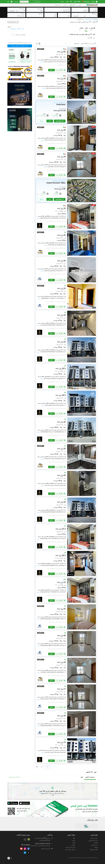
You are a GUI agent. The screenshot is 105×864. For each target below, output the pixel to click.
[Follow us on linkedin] (24, 854)
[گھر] (97, 1)
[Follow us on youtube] (21, 850)
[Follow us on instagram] (24, 850)
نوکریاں (96, 843)
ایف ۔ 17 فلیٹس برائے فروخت (17, 29)
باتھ (55, 14)
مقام (69, 8)
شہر (87, 8)
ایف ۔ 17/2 (91, 38)
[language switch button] (16, 2)
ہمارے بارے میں (94, 838)
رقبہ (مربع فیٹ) (22, 8)
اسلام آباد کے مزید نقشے (14, 777)
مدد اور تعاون (94, 845)
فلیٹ (86, 29)
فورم (74, 843)
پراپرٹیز (93, 2)
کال (51, 70)
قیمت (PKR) (94, 14)
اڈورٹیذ (96, 847)
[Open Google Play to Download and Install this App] (12, 805)
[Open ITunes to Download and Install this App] (24, 805)
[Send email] (64, 70)
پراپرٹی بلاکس (86, 2)
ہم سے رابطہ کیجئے (93, 840)
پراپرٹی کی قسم (40, 8)
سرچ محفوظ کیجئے (12, 22)
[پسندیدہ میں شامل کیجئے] (68, 97)
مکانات (81, 29)
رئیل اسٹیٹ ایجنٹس (70, 847)
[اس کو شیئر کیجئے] (70, 70)
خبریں (73, 840)
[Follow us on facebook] (28, 850)
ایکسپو (73, 845)
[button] (93, 10)
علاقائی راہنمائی (77, 2)
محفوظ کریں (59, 121)
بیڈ (69, 14)
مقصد (96, 8)
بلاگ (71, 2)
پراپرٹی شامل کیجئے (70, 849)
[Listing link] (66, 59)
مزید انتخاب (23, 14)
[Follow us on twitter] (28, 854)
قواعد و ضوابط (94, 849)
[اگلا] (36, 767)
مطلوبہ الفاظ (40, 14)
